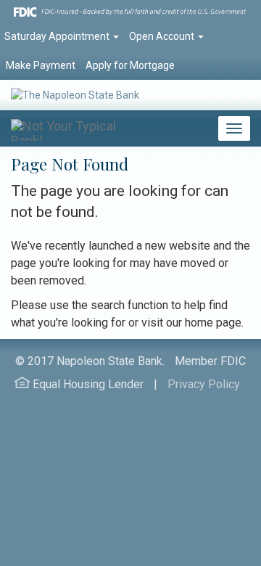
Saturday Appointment (58, 36)
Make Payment (40, 65)
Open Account (162, 36)
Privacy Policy (203, 384)
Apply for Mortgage (130, 65)
